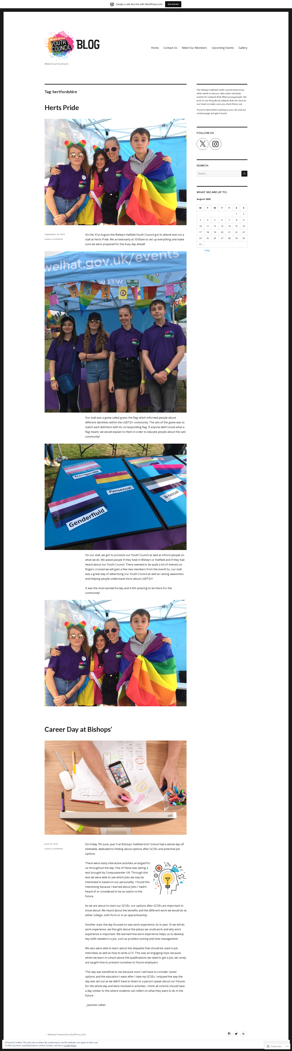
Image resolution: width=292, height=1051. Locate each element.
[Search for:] (219, 173)
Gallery (243, 48)
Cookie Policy (70, 1045)
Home (155, 48)
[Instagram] (215, 144)
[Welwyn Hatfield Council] (243, 1034)
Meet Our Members (194, 48)
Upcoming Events (223, 48)
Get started (173, 4)
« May (207, 250)
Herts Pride (62, 107)
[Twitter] (236, 1034)
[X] (203, 144)
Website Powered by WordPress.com (67, 1034)
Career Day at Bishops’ (78, 729)
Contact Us (170, 48)
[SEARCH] (244, 174)
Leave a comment (54, 239)
